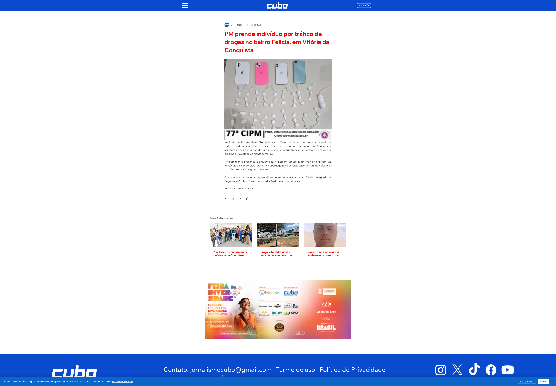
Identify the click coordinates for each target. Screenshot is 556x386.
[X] (457, 370)
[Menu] (185, 5)
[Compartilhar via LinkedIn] (240, 198)
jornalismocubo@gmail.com (231, 369)
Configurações (527, 381)
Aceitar (543, 381)
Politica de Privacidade (352, 369)
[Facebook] (491, 370)
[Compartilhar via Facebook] (225, 198)
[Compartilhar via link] (247, 198)
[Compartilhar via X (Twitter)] (233, 198)
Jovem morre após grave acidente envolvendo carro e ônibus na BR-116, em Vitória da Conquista (324, 253)
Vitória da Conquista (243, 188)
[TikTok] (474, 370)
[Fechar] (552, 381)
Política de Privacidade (122, 381)
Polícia (228, 188)
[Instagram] (441, 370)
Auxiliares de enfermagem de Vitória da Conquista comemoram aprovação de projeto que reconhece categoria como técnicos (230, 253)
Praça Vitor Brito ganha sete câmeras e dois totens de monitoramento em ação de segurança (277, 253)
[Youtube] (507, 370)
